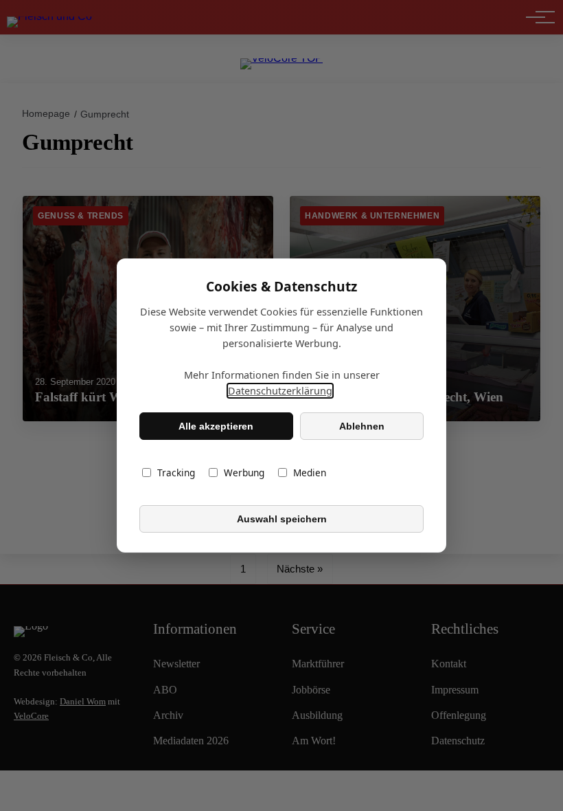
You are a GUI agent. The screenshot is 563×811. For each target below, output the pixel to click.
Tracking (176, 472)
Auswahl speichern (282, 518)
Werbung (244, 472)
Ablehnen (361, 426)
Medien (309, 472)
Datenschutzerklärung (280, 390)
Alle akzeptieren (216, 426)
